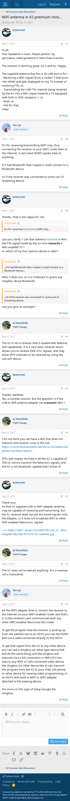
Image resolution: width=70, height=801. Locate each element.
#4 (66, 336)
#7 (66, 496)
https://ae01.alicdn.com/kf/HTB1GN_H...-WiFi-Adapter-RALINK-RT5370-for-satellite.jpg (35, 532)
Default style (12, 776)
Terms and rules (26, 781)
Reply (65, 115)
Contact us (9, 781)
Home (6, 785)
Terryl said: (10, 223)
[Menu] (5, 4)
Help (58, 781)
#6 (66, 432)
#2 (66, 139)
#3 (66, 210)
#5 (66, 388)
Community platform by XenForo (32, 791)
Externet (9, 22)
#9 (66, 604)
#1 (66, 43)
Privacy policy (45, 781)
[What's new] (65, 4)
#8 (66, 564)
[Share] (61, 44)
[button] (6, 714)
